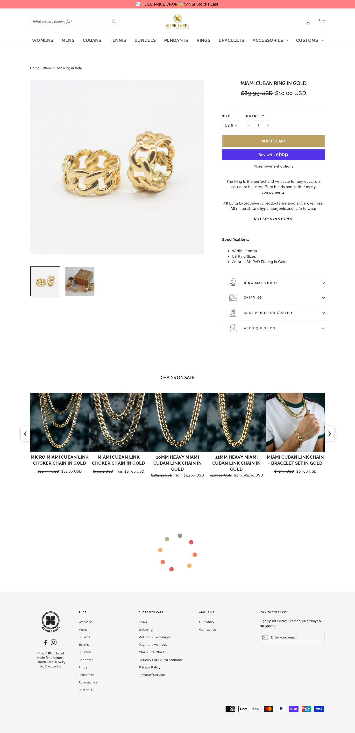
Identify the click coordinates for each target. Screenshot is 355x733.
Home (35, 68)
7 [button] (185, 499)
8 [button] (190, 499)
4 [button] (170, 499)
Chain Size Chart (151, 652)
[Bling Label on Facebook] (46, 642)
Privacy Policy (149, 667)
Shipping (253, 297)
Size (226, 116)
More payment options (273, 166)
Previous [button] (25, 433)
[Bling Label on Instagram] (54, 642)
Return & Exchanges (155, 637)
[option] (117, 167)
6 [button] (180, 499)
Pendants (176, 40)
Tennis (118, 40)
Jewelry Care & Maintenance (161, 660)
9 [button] (194, 499)
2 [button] (161, 499)
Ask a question (259, 328)
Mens (68, 40)
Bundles (145, 40)
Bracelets (231, 40)
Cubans (92, 40)
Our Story (206, 622)
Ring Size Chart (261, 282)
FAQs (143, 622)
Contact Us (208, 629)
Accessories (268, 40)
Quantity (255, 116)
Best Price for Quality (268, 312)
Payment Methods (153, 644)
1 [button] (155, 499)
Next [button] (329, 433)
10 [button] (199, 499)
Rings (203, 40)
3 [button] (165, 499)
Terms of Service (152, 675)
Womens (42, 40)
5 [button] (175, 499)
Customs (307, 40)
